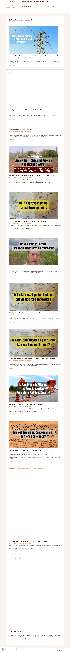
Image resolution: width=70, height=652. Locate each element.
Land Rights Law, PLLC (10, 9)
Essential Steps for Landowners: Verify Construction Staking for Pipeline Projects (32, 175)
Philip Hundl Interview (15, 631)
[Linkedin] (59, 650)
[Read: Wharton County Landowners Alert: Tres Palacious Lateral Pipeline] (35, 503)
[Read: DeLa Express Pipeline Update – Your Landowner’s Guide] (33, 297)
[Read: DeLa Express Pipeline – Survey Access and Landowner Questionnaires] (33, 205)
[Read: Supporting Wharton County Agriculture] (20, 126)
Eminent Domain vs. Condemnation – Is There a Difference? (26, 450)
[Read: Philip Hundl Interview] (35, 593)
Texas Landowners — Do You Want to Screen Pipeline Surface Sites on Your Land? (32, 267)
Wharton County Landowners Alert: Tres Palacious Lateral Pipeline (28, 541)
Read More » (11, 65)
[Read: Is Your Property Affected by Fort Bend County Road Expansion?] (33, 388)
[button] (10, 1)
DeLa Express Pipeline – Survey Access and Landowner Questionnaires (29, 221)
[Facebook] (55, 650)
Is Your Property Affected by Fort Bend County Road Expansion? (27, 404)
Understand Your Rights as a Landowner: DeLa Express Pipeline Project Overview (32, 358)
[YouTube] (61, 650)
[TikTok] (63, 650)
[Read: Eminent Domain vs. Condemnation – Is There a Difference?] (33, 434)
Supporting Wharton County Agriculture (20, 130)
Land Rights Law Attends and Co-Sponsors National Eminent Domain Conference (32, 110)
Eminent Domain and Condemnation (16, 57)
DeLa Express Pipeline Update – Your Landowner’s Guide (25, 313)
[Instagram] (57, 650)
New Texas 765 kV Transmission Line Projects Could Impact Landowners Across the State (34, 56)
